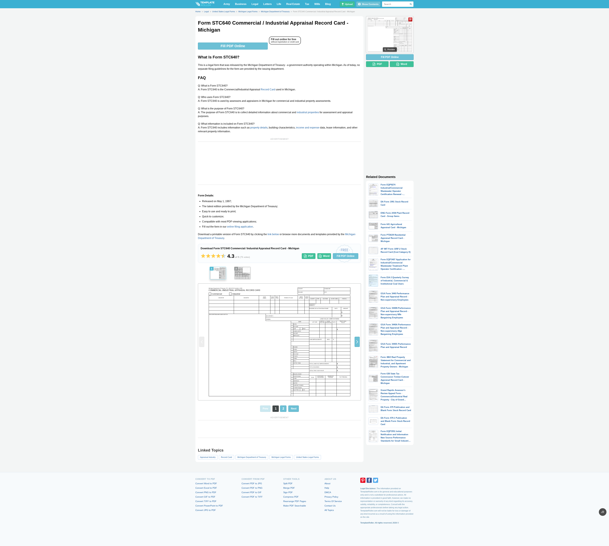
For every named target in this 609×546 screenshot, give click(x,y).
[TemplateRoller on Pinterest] (362, 480)
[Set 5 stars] (223, 256)
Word (326, 256)
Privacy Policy (331, 497)
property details (259, 127)
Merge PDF (289, 488)
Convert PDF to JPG (252, 483)
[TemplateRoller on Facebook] (369, 480)
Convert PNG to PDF (205, 492)
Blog (328, 4)
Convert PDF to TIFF (252, 497)
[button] (357, 341)
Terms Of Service (333, 501)
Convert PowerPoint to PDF (209, 505)
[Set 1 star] (203, 256)
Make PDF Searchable (294, 505)
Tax (307, 4)
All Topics (329, 510)
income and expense (307, 127)
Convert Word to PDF (206, 483)
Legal (255, 4)
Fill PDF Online (233, 46)
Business (240, 4)
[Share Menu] (602, 512)
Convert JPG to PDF (205, 510)
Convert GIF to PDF (205, 497)
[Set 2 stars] (208, 256)
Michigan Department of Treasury (251, 457)
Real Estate (293, 4)
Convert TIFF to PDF (205, 501)
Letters (267, 4)
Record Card (268, 89)
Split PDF (288, 483)
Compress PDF (291, 497)
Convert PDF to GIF (252, 492)
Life (279, 4)
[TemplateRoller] (204, 4)
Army (226, 4)
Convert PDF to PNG (252, 488)
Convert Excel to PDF (206, 488)
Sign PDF (288, 492)
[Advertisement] (279, 163)
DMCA (327, 492)
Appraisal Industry (208, 457)
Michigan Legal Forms (281, 457)
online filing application (240, 226)
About (327, 483)
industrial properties (308, 112)
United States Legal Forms (307, 457)
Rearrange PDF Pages (294, 501)
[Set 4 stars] (218, 256)
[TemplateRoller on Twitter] (375, 480)
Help (326, 488)
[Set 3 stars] (213, 256)
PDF (310, 256)
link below (273, 234)
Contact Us (330, 505)
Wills (317, 4)
